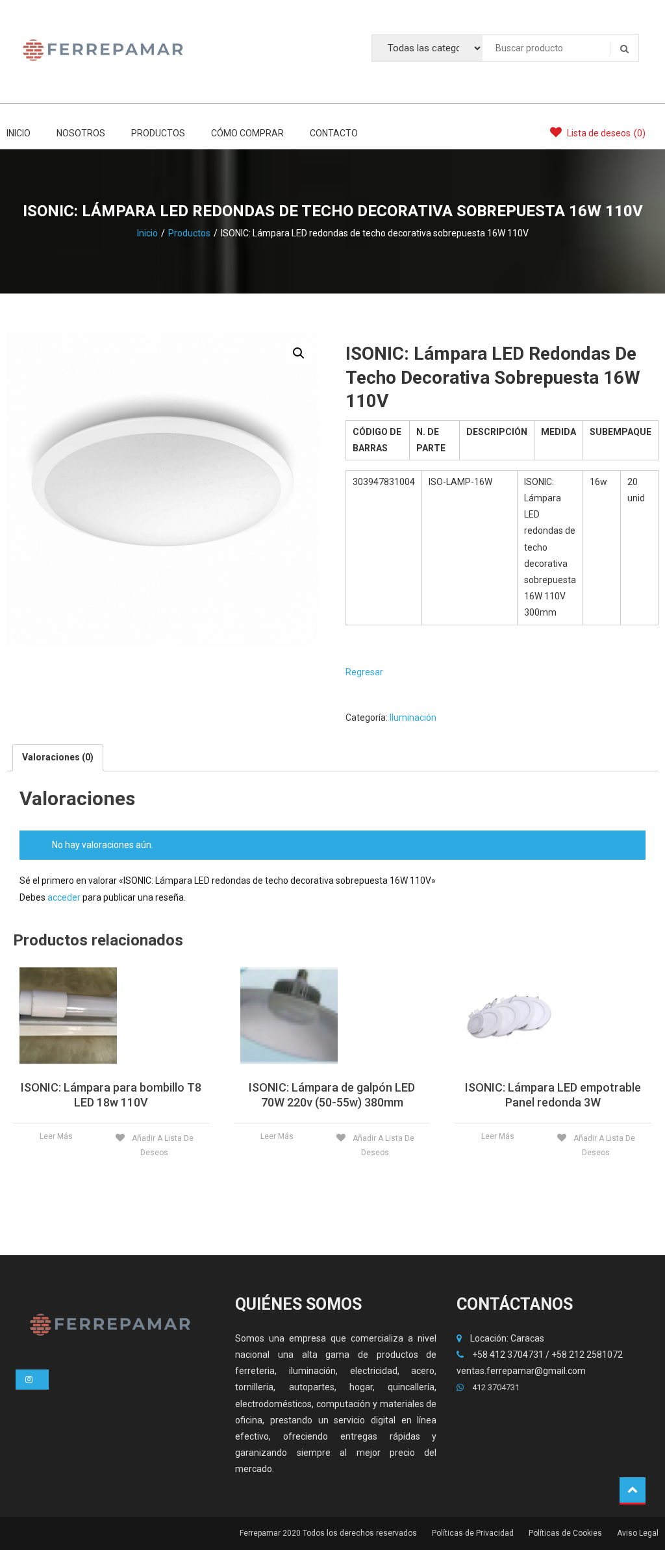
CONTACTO (334, 133)
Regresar (364, 672)
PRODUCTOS (158, 133)
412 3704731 (495, 1387)
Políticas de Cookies (565, 1533)
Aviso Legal (638, 1533)
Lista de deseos (605, 133)
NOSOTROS (80, 133)
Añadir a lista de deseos (162, 1145)
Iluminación (413, 717)
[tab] (57, 757)
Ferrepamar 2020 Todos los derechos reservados (328, 1533)
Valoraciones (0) (58, 757)
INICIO (18, 133)
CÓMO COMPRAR (247, 133)
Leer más (56, 1136)
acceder (64, 897)
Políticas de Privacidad (473, 1533)
